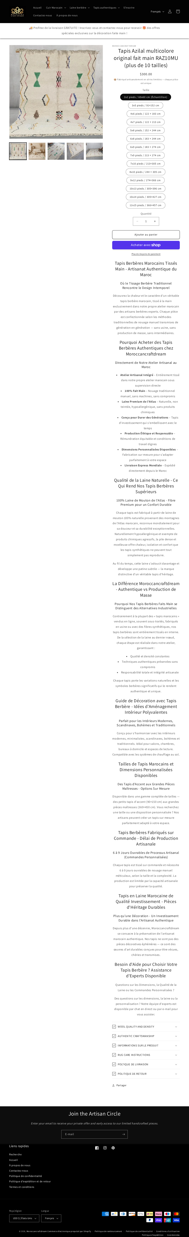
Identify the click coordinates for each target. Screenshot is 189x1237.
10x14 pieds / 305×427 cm (145, 197)
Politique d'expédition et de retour (30, 1181)
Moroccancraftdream (37, 1231)
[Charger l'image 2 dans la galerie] (37, 151)
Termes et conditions (21, 1187)
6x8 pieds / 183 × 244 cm (145, 138)
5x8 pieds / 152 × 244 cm (145, 130)
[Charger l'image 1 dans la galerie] (18, 151)
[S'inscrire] (123, 1134)
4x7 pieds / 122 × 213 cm (145, 122)
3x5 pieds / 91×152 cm (145, 105)
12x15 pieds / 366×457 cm (145, 205)
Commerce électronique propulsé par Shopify (69, 1231)
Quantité (146, 213)
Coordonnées (173, 1235)
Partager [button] (121, 1085)
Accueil (13, 1160)
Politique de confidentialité (25, 1176)
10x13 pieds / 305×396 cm (145, 188)
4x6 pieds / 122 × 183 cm (145, 113)
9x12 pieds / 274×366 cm (145, 180)
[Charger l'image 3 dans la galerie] (56, 151)
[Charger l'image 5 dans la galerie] (94, 151)
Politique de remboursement (108, 1231)
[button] (56, 7)
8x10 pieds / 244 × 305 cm (145, 172)
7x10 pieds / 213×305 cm (145, 163)
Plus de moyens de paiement (146, 254)
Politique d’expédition (152, 1235)
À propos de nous (19, 1165)
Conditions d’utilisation (168, 1231)
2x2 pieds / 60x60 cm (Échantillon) (145, 97)
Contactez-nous (18, 1170)
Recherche (15, 1154)
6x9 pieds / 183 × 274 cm (145, 147)
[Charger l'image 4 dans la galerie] (75, 151)
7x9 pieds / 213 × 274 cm (145, 155)
